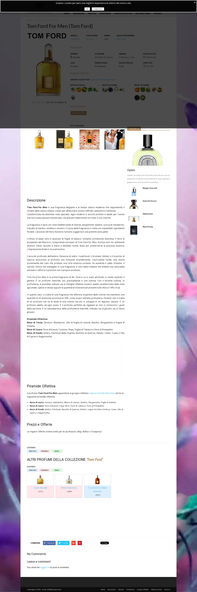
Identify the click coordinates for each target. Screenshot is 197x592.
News (103, 589)
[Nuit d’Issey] (134, 230)
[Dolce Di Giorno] (134, 204)
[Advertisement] (75, 175)
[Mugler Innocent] (134, 191)
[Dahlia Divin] (134, 217)
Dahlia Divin (148, 214)
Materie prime (156, 589)
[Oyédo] (148, 150)
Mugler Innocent (150, 188)
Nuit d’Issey (148, 227)
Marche (121, 589)
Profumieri (131, 589)
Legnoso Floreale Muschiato (102, 393)
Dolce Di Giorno (150, 201)
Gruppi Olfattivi (143, 589)
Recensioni (112, 589)
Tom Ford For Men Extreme (97, 491)
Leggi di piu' (98, 9)
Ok (87, 9)
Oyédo (131, 170)
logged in (44, 567)
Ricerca (167, 589)
